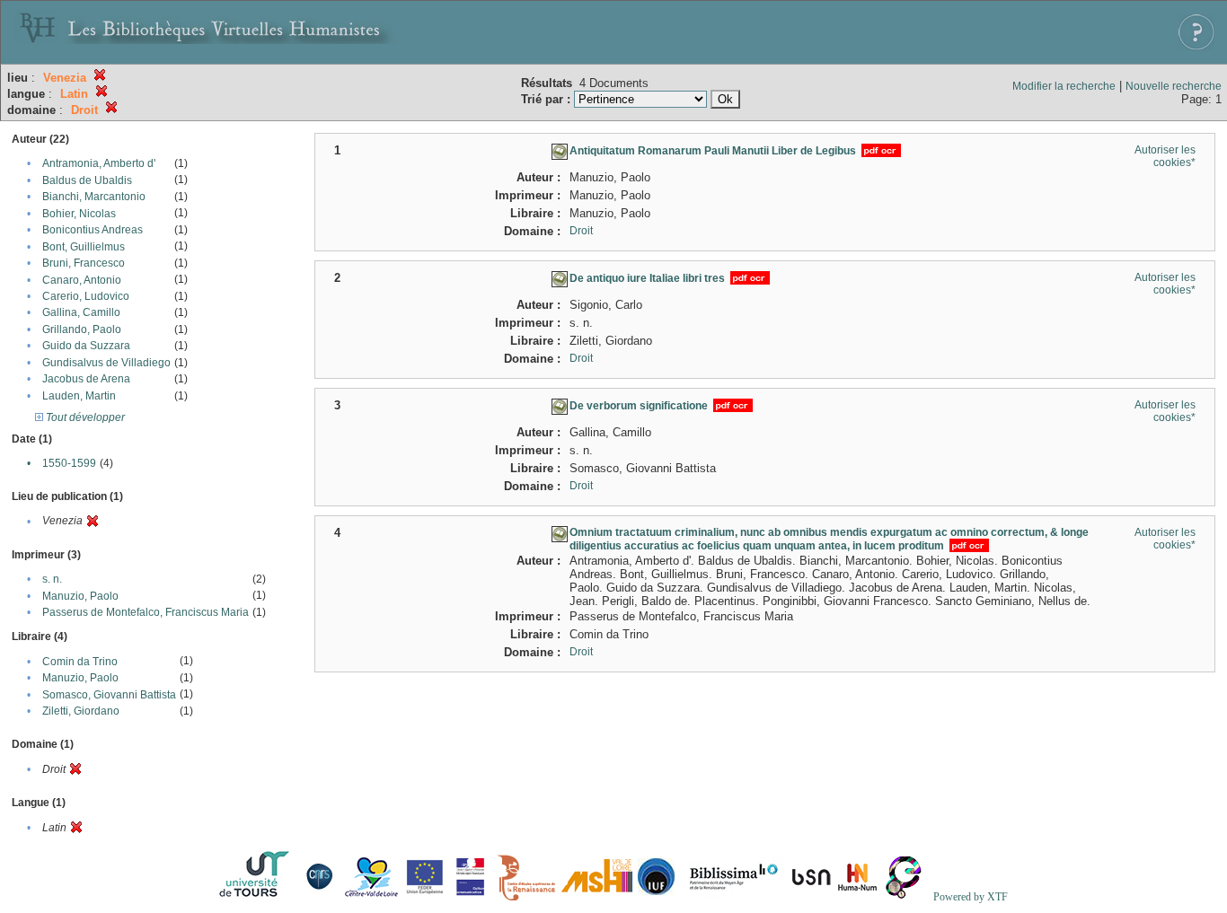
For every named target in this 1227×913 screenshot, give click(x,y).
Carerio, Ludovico (85, 296)
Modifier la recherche (1064, 86)
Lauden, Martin (79, 396)
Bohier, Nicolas (79, 213)
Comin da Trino (80, 661)
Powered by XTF (970, 897)
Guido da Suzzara (86, 345)
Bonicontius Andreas (92, 230)
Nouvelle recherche (1173, 86)
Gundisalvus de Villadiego (106, 362)
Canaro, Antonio (81, 280)
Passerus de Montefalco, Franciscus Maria (145, 612)
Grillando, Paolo (81, 329)
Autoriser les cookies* (1165, 156)
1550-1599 (69, 463)
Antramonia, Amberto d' (98, 163)
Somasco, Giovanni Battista (109, 695)
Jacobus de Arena (86, 379)
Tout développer (84, 417)
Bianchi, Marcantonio (94, 196)
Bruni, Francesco (83, 263)
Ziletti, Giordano (80, 711)
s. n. (52, 579)
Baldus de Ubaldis (87, 180)
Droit (581, 230)
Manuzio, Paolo (80, 596)
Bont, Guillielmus (83, 247)
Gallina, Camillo (81, 312)
